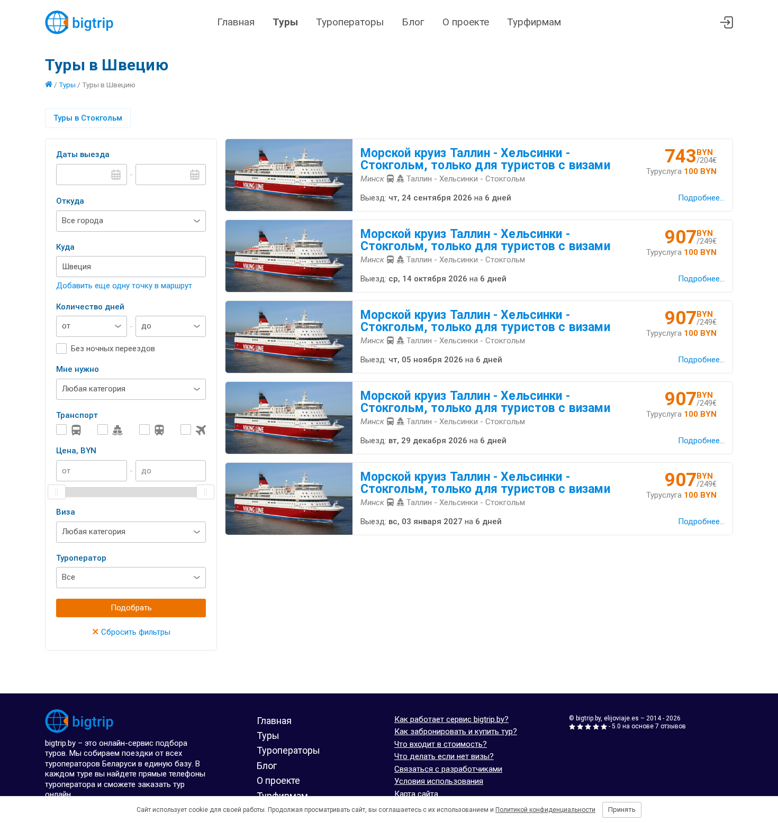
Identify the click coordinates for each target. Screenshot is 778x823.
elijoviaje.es (621, 718)
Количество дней (90, 307)
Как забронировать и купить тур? (455, 731)
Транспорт (77, 415)
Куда (65, 247)
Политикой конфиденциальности (545, 809)
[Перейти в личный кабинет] (726, 22)
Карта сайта (416, 794)
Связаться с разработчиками (448, 769)
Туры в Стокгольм (87, 118)
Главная (236, 22)
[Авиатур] (193, 429)
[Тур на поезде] (152, 429)
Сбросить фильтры (131, 632)
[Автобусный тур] (69, 429)
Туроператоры (350, 22)
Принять (622, 809)
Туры (285, 22)
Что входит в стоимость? (440, 744)
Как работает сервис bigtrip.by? (451, 719)
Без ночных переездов (113, 348)
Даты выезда (83, 154)
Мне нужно (77, 369)
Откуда (70, 201)
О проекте (465, 22)
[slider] (57, 491)
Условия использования (438, 781)
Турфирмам (534, 22)
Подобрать (131, 607)
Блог (413, 22)
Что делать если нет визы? (444, 756)
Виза (65, 512)
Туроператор (81, 558)
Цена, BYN (76, 450)
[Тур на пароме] (110, 429)
